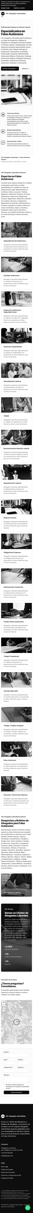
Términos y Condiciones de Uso (11, 1175)
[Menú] (2, 16)
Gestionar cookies (19, 8)
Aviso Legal (4, 1166)
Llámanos (25, 68)
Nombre (6, 1052)
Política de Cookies (7, 1169)
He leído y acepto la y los (17, 1086)
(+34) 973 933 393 (7, 1153)
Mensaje (7, 1075)
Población (21, 1067)
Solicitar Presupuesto (9, 68)
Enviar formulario (16, 1092)
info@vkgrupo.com (7, 1156)
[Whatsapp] (27, 1207)
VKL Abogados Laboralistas (15, 13)
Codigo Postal (8, 1067)
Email (6, 1059)
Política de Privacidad (8, 1172)
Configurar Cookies (7, 1178)
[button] (16, 1022)
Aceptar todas (5, 8)
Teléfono (21, 1059)
